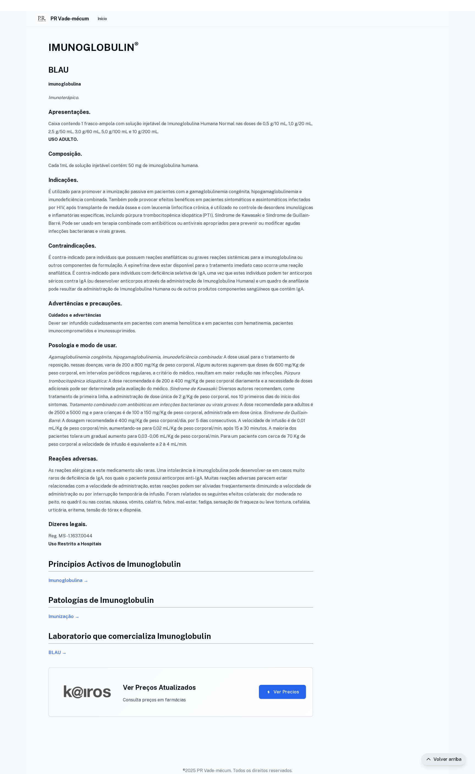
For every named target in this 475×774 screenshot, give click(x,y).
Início (102, 19)
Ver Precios (286, 691)
